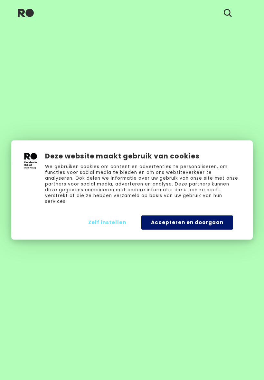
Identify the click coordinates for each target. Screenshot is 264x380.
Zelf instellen (107, 222)
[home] (25, 13)
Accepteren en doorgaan (187, 222)
